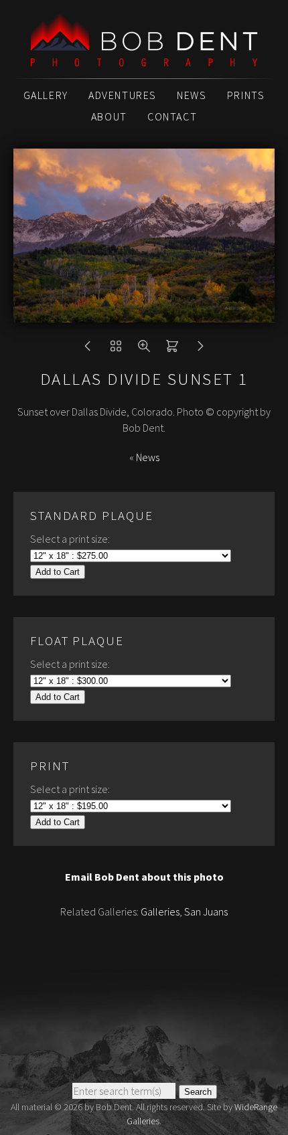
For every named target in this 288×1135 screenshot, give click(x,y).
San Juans (206, 911)
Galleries (160, 911)
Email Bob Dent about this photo (144, 876)
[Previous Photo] (87, 349)
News (191, 95)
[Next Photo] (200, 349)
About (109, 116)
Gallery (45, 95)
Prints (246, 95)
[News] (116, 349)
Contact (172, 116)
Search (198, 1092)
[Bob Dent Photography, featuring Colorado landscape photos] (144, 59)
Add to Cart (57, 572)
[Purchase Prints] (172, 349)
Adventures (122, 95)
